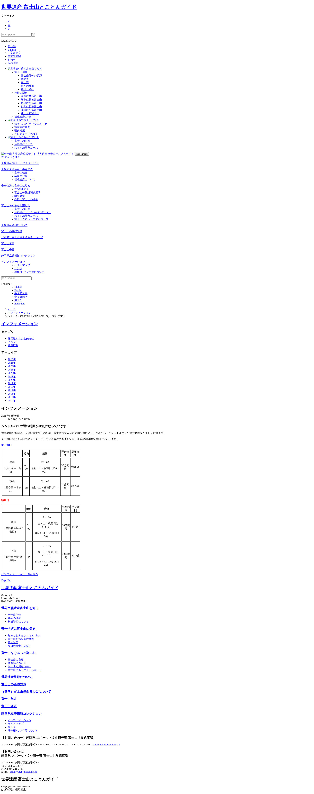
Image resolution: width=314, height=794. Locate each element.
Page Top (6, 580)
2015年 (12, 397)
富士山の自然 (22, 140)
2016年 (12, 393)
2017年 (12, 390)
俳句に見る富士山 (31, 106)
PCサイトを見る (10, 157)
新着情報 (13, 345)
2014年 (12, 400)
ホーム (12, 309)
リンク (18, 268)
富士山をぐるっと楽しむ (15, 205)
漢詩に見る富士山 (31, 109)
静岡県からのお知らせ (21, 338)
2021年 (12, 376)
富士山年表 (7, 243)
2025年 (12, 362)
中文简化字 (14, 52)
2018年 (12, 386)
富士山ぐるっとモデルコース (31, 219)
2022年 (12, 373)
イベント (13, 342)
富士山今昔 (7, 249)
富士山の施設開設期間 (27, 192)
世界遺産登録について (14, 225)
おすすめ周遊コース (26, 147)
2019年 (12, 383)
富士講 (25, 82)
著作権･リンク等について (29, 272)
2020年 (12, 380)
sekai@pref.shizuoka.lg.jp (106, 744)
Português (13, 63)
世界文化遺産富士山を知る (17, 169)
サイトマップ (22, 265)
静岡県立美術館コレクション (18, 255)
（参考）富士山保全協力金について (22, 237)
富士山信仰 (20, 72)
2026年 (12, 359)
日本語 (12, 46)
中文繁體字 (14, 56)
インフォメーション (13, 261)
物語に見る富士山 (31, 103)
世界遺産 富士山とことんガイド (39, 7)
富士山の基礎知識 (11, 231)
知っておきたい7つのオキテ (30, 123)
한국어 (12, 59)
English (12, 49)
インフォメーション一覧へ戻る (19, 574)
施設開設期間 (22, 127)
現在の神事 (27, 85)
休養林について (23, 144)
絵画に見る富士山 (31, 96)
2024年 (12, 366)
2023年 (12, 369)
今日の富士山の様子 (26, 134)
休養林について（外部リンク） (32, 212)
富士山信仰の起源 (31, 75)
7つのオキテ (21, 189)
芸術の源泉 (20, 92)
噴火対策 (19, 130)
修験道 (25, 79)
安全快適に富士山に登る (15, 185)
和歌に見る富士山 (31, 99)
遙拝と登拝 (27, 89)
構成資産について (24, 116)
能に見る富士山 (30, 113)
